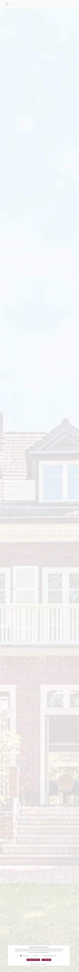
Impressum (44, 964)
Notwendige (25, 955)
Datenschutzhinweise (36, 964)
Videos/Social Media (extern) (50, 955)
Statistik (36, 955)
